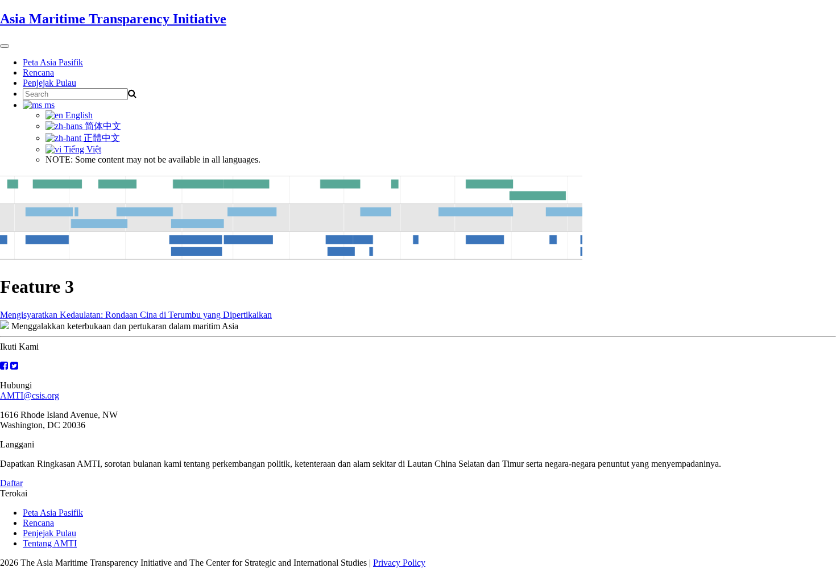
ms (48, 105)
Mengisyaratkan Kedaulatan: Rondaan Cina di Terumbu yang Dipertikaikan (136, 315)
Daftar (11, 483)
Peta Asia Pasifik (53, 62)
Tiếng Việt (81, 149)
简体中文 (101, 126)
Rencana (38, 72)
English (78, 115)
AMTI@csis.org (29, 395)
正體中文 (100, 138)
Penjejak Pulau (49, 83)
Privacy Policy (399, 562)
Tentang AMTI (50, 543)
